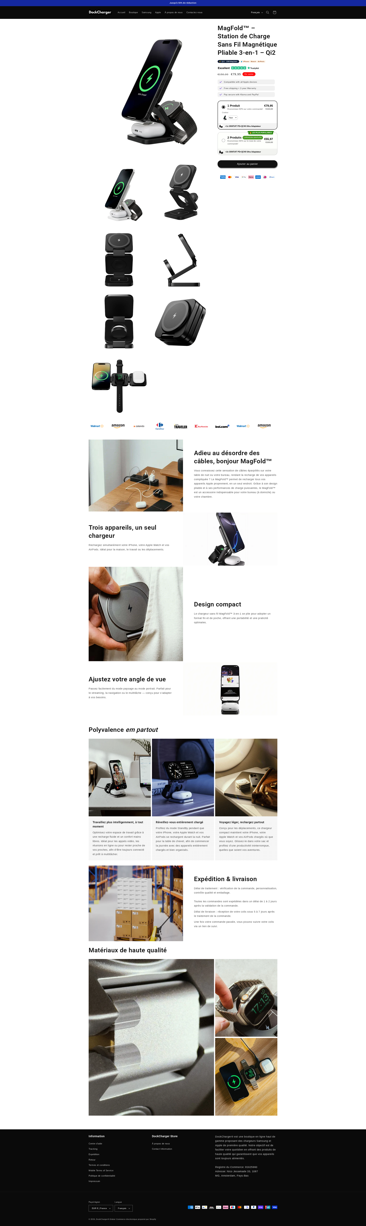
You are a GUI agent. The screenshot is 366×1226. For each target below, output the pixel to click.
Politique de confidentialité (102, 1176)
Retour (92, 1160)
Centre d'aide (95, 1143)
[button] (267, 12)
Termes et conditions (99, 1165)
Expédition (94, 1154)
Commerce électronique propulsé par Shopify (136, 1219)
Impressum (94, 1181)
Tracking (93, 1149)
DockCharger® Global (106, 1219)
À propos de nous (161, 1143)
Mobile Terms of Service (101, 1170)
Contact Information (162, 1149)
